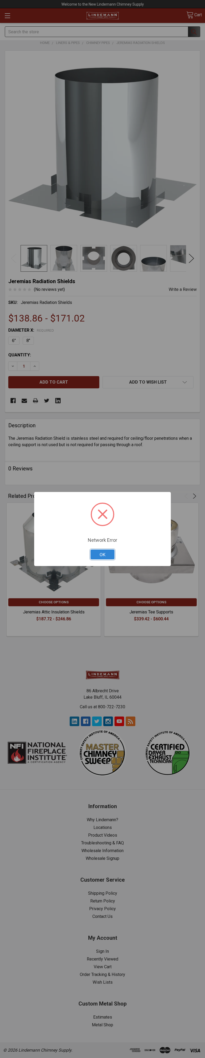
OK (102, 554)
